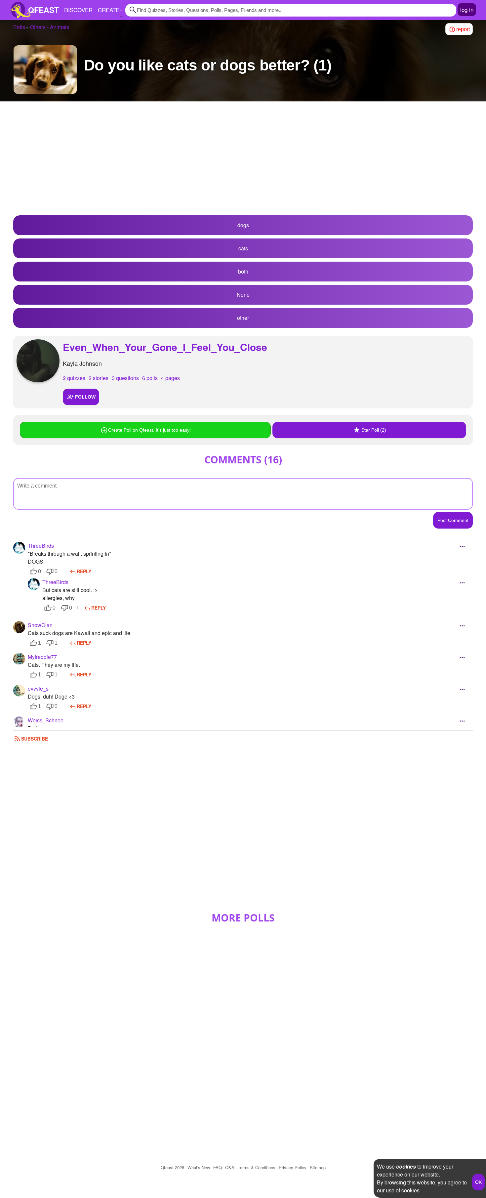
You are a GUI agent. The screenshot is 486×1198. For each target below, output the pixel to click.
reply (84, 571)
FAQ (217, 1167)
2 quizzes (74, 378)
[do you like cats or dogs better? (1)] (45, 69)
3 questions (125, 378)
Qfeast (172, 1167)
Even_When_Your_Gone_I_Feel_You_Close (165, 347)
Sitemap (318, 1167)
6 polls (150, 378)
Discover (78, 10)
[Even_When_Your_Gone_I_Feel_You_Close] (38, 360)
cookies (406, 1166)
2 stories (98, 378)
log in (466, 9)
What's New (198, 1167)
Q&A (229, 1167)
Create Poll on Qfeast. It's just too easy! (149, 430)
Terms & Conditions (256, 1167)
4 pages (170, 378)
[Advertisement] (243, 162)
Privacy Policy (292, 1167)
